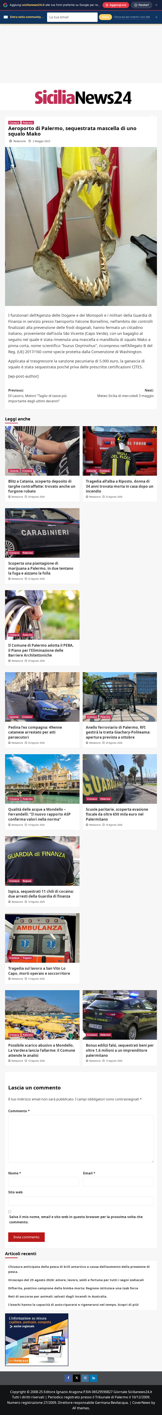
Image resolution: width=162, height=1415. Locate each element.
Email (89, 1173)
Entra (105, 17)
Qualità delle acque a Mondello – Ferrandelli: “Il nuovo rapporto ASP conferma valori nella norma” (39, 814)
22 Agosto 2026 (36, 578)
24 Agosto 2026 (36, 496)
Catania (14, 470)
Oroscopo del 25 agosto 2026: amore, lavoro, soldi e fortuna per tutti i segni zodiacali (76, 1280)
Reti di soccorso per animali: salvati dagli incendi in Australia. (57, 1296)
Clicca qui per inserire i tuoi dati (132, 16)
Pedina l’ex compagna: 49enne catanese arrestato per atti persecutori (35, 732)
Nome (14, 1173)
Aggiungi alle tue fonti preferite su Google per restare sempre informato (70, 5)
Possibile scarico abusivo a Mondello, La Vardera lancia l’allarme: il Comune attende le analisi (41, 1050)
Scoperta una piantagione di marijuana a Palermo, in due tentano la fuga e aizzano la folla (40, 568)
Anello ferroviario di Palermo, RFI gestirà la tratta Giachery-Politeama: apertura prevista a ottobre (118, 732)
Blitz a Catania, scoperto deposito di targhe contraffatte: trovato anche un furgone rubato (41, 486)
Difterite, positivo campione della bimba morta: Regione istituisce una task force (73, 1288)
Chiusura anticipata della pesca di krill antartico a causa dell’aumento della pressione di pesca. (79, 1269)
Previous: (37, 395)
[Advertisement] (81, 53)
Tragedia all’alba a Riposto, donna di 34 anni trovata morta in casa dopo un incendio (119, 486)
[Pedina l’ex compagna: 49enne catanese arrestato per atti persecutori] (42, 697)
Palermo (28, 122)
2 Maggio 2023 (41, 141)
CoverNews (141, 1402)
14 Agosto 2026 (36, 824)
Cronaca (14, 122)
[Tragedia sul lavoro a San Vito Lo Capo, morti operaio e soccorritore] (42, 938)
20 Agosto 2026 (36, 660)
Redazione (20, 141)
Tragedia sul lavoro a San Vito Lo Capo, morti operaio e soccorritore (39, 971)
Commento (19, 1111)
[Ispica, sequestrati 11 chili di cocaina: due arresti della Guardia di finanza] (42, 861)
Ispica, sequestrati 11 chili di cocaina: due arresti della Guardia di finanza (41, 894)
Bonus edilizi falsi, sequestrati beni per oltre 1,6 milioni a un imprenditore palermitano (120, 1050)
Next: (125, 393)
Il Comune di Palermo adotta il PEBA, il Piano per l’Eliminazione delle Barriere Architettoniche (41, 650)
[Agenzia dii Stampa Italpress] (36, 1339)
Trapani (27, 957)
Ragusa (27, 880)
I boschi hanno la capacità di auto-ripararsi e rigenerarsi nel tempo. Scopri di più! (73, 1304)
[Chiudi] (156, 5)
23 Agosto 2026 (114, 496)
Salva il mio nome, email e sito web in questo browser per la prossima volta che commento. (76, 1219)
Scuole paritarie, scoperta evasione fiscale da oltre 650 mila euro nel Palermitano (117, 814)
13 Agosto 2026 (36, 978)
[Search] (152, 115)
